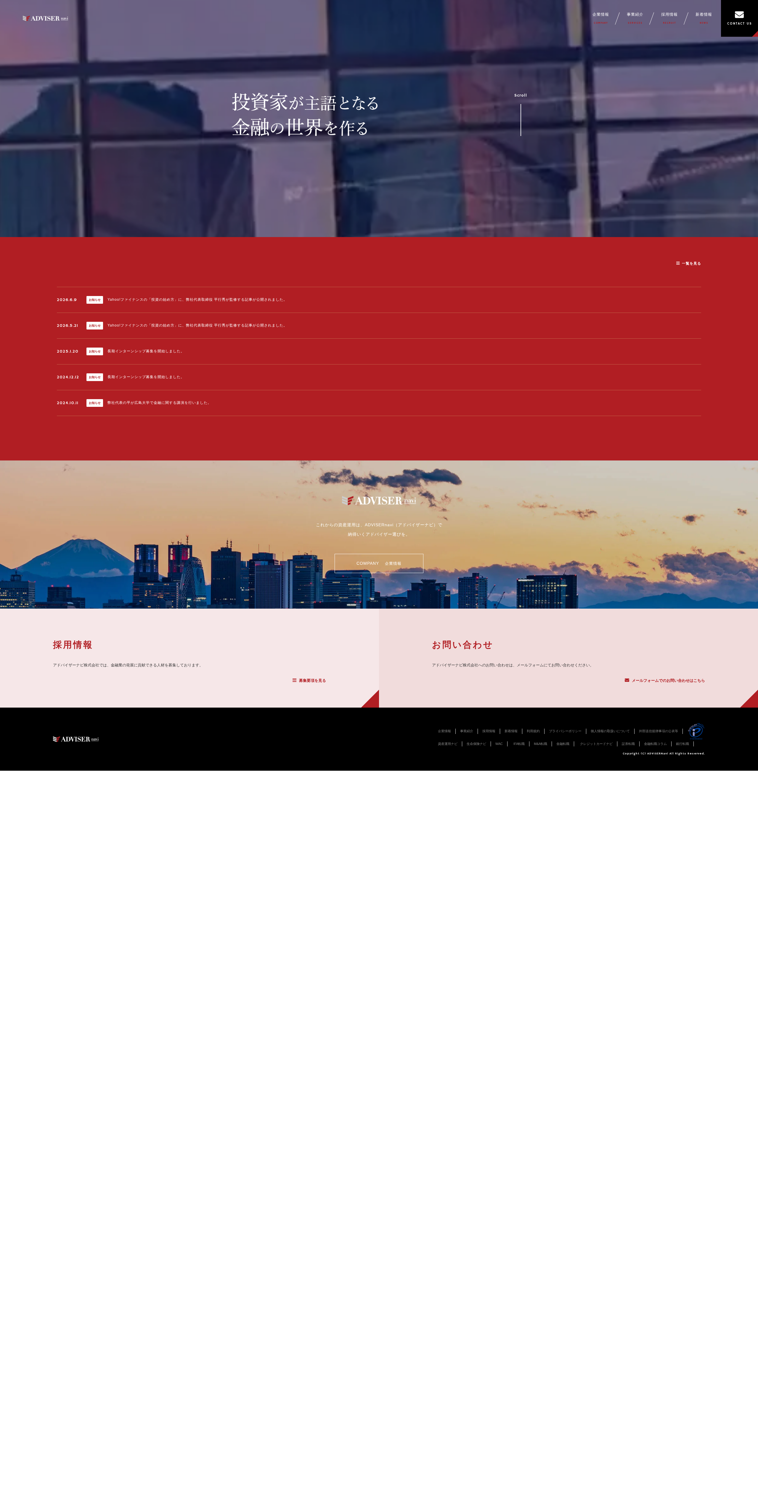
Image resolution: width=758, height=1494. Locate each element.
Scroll (520, 95)
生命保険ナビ (476, 744)
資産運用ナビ (447, 744)
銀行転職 (682, 744)
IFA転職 (519, 744)
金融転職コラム (655, 744)
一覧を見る (691, 263)
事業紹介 (635, 18)
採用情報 (669, 18)
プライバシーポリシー (565, 731)
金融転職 (562, 744)
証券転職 (628, 744)
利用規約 (533, 731)
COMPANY (379, 563)
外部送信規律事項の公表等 (658, 731)
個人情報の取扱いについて (610, 731)
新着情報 (704, 18)
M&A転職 (540, 744)
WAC (499, 744)
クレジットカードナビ (596, 744)
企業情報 (600, 18)
